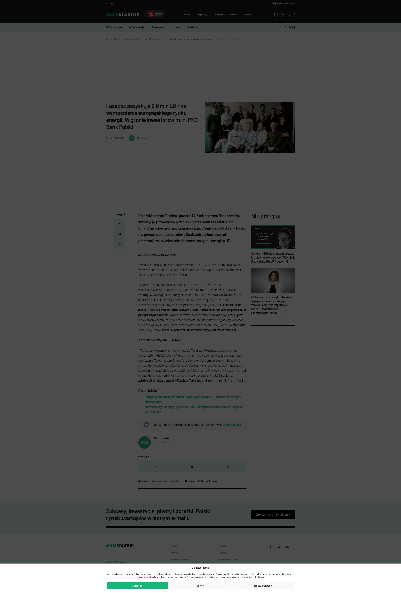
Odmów (200, 585)
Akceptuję (137, 585)
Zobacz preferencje (264, 585)
